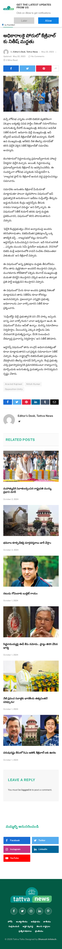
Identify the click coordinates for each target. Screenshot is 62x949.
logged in (26, 789)
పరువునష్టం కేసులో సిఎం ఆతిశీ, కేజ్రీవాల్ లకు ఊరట (29, 752)
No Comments (37, 56)
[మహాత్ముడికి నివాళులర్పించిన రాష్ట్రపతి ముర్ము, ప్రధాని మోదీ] (31, 466)
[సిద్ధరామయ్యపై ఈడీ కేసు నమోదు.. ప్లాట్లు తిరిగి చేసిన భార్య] (31, 621)
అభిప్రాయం (35, 921)
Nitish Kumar (33, 384)
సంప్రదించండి (14, 926)
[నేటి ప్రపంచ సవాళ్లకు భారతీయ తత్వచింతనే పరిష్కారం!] (31, 676)
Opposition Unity (14, 389)
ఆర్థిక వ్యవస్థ (28, 926)
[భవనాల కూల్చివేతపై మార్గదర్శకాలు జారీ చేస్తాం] (31, 520)
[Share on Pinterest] (44, 68)
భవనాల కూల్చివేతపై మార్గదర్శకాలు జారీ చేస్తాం (27, 542)
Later (34, 19)
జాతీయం (8, 26)
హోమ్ (10, 921)
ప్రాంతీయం (39, 931)
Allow (52, 19)
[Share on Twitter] (27, 68)
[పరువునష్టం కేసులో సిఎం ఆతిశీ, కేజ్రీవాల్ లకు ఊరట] (31, 730)
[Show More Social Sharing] (55, 68)
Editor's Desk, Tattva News (25, 52)
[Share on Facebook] (11, 68)
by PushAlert (10, 22)
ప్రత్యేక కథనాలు (25, 931)
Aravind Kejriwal (13, 384)
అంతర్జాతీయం (22, 921)
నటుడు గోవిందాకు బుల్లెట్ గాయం (20, 593)
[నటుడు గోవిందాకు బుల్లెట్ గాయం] (31, 571)
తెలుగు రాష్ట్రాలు (43, 926)
